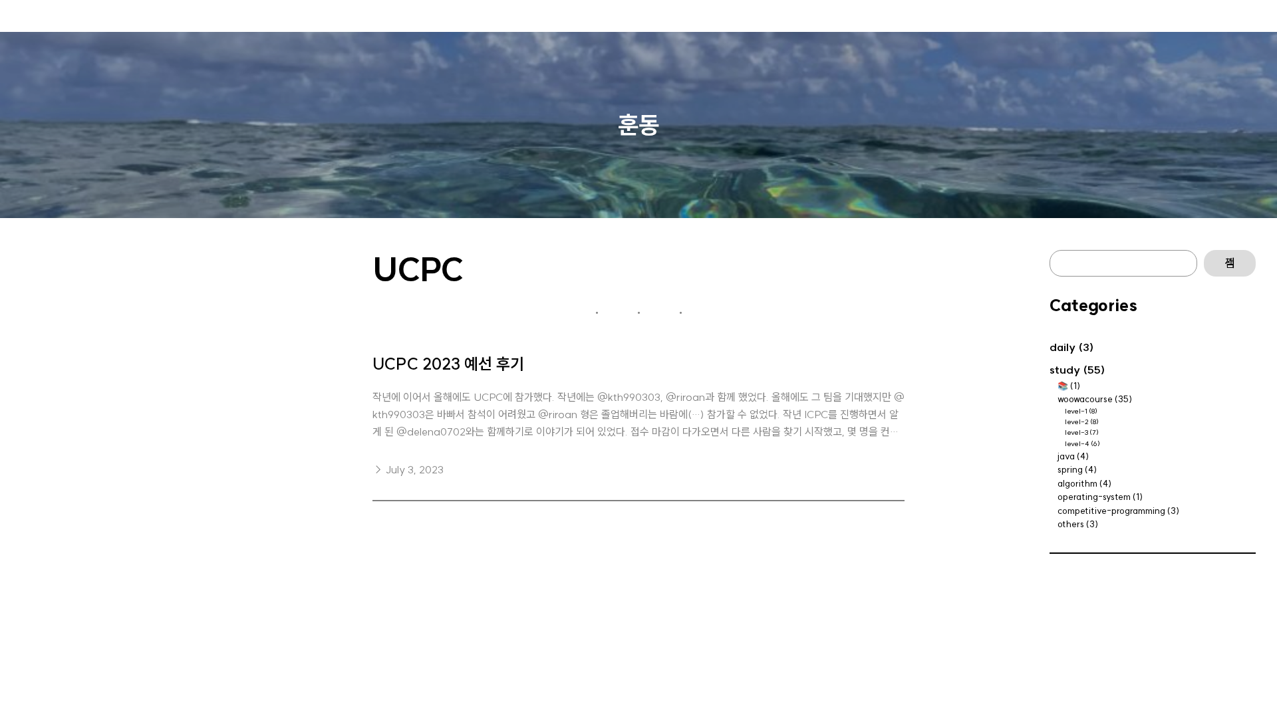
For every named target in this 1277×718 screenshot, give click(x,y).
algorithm (1077, 483)
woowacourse (1085, 399)
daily (1062, 347)
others (1071, 524)
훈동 (638, 125)
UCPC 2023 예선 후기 (448, 364)
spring (1070, 469)
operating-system (1094, 496)
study (1065, 369)
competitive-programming (1111, 510)
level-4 (1077, 443)
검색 (1229, 263)
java (1066, 456)
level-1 (1076, 411)
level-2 (1077, 422)
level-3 (1076, 432)
